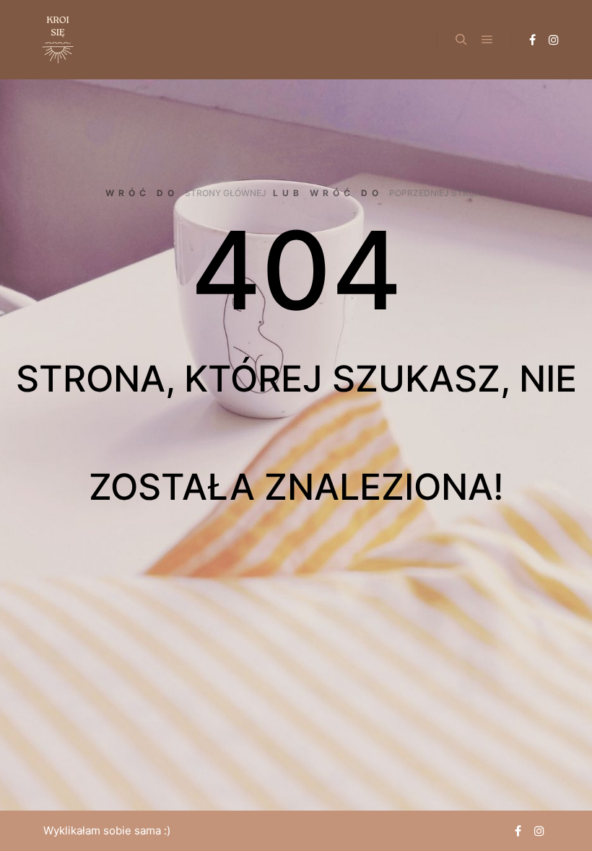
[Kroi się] (58, 39)
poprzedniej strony (438, 193)
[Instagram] (553, 39)
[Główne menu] (487, 39)
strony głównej (225, 193)
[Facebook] (532, 39)
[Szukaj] (461, 39)
